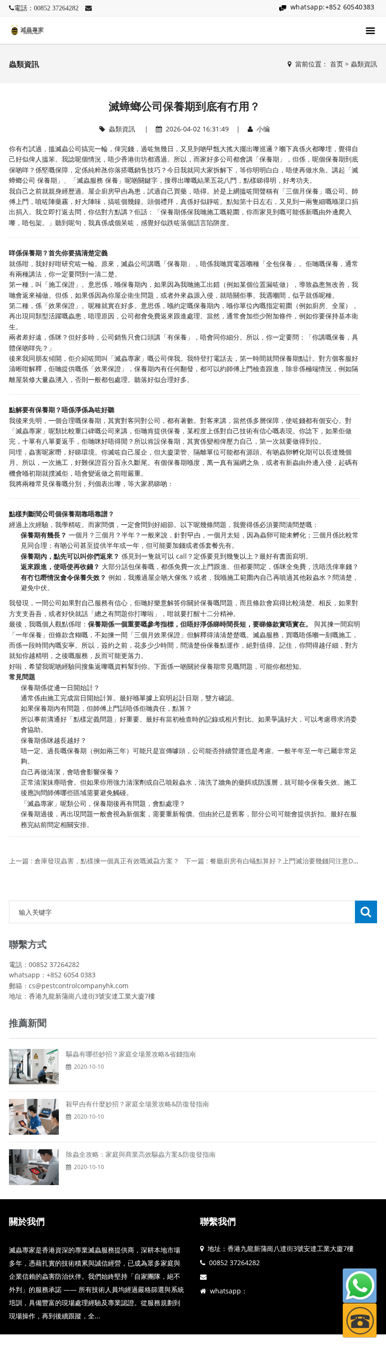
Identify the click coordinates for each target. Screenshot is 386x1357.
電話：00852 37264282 (46, 8)
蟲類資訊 (364, 63)
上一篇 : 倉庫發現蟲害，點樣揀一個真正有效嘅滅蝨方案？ (94, 860)
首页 (336, 63)
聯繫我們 (218, 1221)
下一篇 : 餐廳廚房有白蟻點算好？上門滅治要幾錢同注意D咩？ (275, 860)
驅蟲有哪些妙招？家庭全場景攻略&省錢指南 (131, 1053)
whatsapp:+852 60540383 (332, 6)
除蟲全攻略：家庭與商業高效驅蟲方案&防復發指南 (141, 1154)
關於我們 (27, 1221)
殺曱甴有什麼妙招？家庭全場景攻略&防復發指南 (137, 1103)
